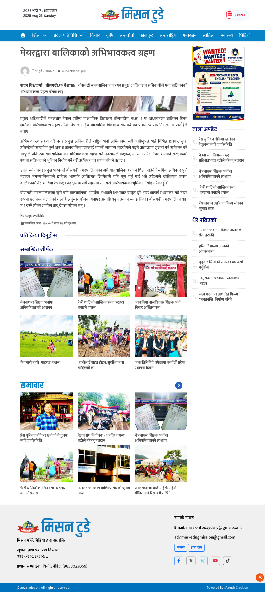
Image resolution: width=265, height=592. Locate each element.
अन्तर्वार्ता (127, 35)
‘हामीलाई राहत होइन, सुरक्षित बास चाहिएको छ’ (101, 365)
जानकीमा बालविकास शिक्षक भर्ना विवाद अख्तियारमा (158, 305)
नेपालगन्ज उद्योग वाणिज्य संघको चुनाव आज (104, 490)
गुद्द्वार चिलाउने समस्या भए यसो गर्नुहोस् (221, 265)
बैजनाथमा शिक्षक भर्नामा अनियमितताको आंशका (36, 305)
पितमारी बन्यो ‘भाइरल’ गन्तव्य (40, 363)
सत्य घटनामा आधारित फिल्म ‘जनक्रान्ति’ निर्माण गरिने (218, 297)
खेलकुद (147, 35)
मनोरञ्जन (189, 35)
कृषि (109, 35)
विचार (95, 35)
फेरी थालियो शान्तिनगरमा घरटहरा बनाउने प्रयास (101, 305)
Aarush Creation (236, 588)
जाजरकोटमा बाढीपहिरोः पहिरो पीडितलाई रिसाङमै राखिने (155, 490)
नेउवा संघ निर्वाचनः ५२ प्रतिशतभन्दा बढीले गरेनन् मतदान (101, 438)
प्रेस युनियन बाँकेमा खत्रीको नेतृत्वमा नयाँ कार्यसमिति (44, 438)
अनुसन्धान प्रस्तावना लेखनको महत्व (219, 281)
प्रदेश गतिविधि (65, 35)
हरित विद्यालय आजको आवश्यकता (214, 249)
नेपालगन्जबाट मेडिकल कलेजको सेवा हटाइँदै (220, 233)
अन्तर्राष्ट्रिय (168, 35)
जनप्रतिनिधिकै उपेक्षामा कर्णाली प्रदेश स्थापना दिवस (160, 365)
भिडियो (245, 35)
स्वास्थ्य (227, 35)
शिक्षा (36, 35)
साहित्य (209, 35)
